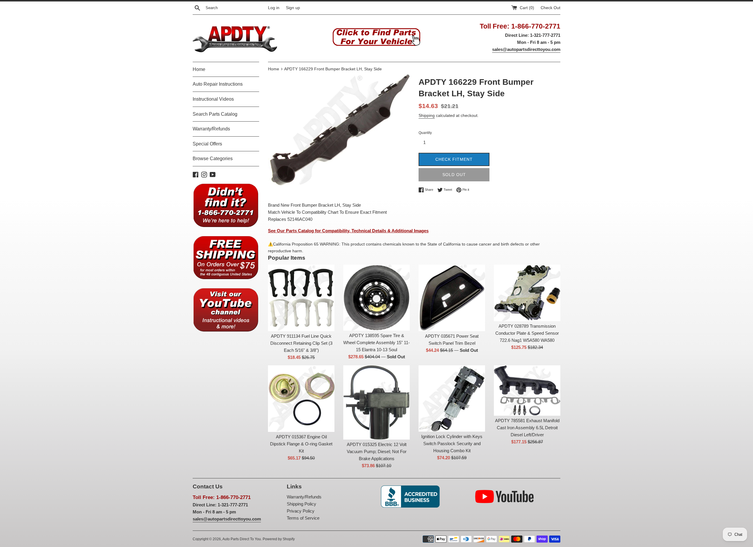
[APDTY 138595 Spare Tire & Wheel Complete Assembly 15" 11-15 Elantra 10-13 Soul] (376, 298)
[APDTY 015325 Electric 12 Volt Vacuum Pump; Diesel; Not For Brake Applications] (376, 402)
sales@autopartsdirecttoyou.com (526, 49)
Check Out (550, 8)
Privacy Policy (300, 510)
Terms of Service (303, 518)
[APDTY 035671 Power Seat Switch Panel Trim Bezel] (452, 298)
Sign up (293, 8)
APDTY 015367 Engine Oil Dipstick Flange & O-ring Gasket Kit (301, 443)
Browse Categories (213, 158)
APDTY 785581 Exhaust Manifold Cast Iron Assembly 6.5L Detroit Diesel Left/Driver (527, 427)
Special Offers (207, 143)
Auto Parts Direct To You (241, 539)
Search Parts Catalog (215, 114)
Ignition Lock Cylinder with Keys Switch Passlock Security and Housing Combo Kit (451, 443)
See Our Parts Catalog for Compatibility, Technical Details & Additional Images (348, 230)
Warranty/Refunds (211, 128)
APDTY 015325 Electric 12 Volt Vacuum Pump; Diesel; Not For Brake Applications (377, 451)
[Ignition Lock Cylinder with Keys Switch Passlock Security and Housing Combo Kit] (452, 398)
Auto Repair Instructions (218, 84)
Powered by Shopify (279, 539)
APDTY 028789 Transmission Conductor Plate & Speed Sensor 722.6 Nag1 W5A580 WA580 (527, 333)
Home (199, 69)
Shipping (427, 115)
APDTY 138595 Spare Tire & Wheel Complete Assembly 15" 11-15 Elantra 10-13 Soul (376, 342)
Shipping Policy (301, 503)
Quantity (425, 133)
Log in (273, 8)
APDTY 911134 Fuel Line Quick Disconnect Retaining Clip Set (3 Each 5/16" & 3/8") (301, 343)
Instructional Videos (213, 99)
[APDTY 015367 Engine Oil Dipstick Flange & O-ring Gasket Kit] (301, 398)
